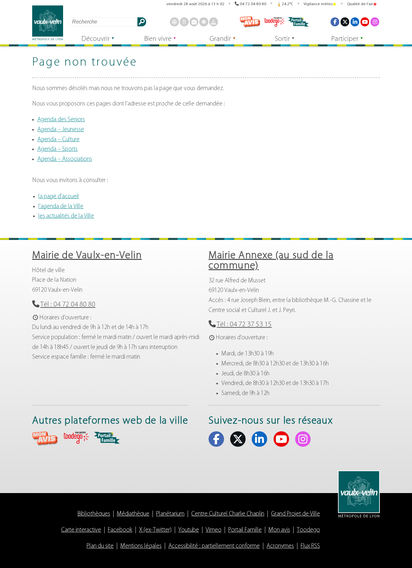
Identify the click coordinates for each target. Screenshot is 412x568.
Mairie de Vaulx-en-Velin (87, 256)
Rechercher (141, 21)
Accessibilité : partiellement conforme (214, 546)
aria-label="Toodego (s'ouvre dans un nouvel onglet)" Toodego (76, 437)
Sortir (282, 39)
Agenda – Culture (58, 140)
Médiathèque (133, 514)
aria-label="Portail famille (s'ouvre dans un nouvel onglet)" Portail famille (107, 437)
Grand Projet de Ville (295, 514)
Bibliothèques (94, 514)
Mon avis (250, 22)
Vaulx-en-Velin (47, 23)
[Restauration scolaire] (184, 21)
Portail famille (298, 22)
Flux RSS (310, 546)
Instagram (374, 21)
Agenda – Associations (64, 159)
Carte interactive (81, 530)
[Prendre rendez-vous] (174, 21)
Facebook (335, 21)
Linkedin (355, 21)
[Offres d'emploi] (194, 21)
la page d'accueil (58, 197)
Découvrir (95, 39)
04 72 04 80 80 (253, 4)
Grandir (220, 39)
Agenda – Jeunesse (60, 130)
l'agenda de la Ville (60, 207)
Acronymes (280, 546)
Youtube (364, 21)
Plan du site (100, 546)
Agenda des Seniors (61, 120)
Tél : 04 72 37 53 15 (244, 324)
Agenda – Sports (57, 149)
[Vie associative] (203, 21)
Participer (345, 39)
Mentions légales (141, 546)
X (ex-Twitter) (345, 21)
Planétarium (170, 514)
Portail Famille (245, 530)
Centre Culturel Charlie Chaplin (227, 514)
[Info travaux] (213, 21)
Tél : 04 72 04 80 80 (67, 304)
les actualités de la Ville (66, 216)
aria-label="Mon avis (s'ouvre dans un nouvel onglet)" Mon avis (45, 438)
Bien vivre (158, 39)
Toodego (274, 22)
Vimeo (213, 530)
